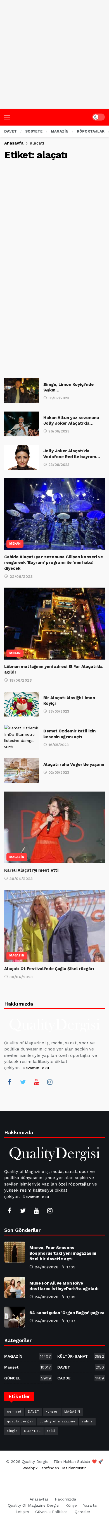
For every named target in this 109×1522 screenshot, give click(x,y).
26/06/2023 (59, 431)
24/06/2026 (46, 1267)
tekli (51, 1431)
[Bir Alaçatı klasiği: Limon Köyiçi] (21, 704)
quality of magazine (57, 1421)
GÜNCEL (27, 1378)
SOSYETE (32, 1431)
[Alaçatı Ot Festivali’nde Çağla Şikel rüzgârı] (54, 925)
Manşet (27, 1367)
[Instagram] (49, 1082)
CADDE (80, 1378)
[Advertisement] (54, 54)
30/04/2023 (21, 878)
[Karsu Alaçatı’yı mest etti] (54, 827)
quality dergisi (20, 1421)
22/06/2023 (21, 576)
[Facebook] (9, 1082)
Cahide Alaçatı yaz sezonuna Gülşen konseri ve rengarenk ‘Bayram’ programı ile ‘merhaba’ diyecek (53, 562)
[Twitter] (23, 1082)
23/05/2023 (58, 711)
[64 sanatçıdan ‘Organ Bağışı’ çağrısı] (14, 1317)
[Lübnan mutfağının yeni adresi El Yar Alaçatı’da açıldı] (54, 623)
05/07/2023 (58, 398)
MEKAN (15, 543)
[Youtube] (36, 1082)
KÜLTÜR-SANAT (80, 1356)
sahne (87, 1421)
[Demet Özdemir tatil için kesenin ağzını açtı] (21, 737)
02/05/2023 (58, 772)
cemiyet (14, 1411)
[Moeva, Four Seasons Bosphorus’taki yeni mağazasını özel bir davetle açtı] (14, 1252)
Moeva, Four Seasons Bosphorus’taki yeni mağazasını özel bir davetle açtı (62, 1253)
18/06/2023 (21, 680)
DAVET (80, 1367)
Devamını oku (36, 1068)
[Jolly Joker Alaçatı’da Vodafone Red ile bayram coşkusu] (21, 457)
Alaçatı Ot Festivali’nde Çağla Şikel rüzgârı (49, 968)
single (12, 1431)
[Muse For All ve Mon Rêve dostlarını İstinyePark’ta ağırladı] (14, 1287)
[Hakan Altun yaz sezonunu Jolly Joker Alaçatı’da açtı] (21, 424)
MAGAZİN (16, 857)
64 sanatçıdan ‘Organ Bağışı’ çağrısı (66, 1312)
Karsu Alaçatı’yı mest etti (31, 870)
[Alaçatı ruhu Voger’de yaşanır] (21, 770)
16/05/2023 (58, 745)
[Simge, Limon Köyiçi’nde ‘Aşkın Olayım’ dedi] (21, 390)
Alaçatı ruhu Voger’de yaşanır (74, 764)
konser (52, 1411)
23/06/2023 (59, 465)
